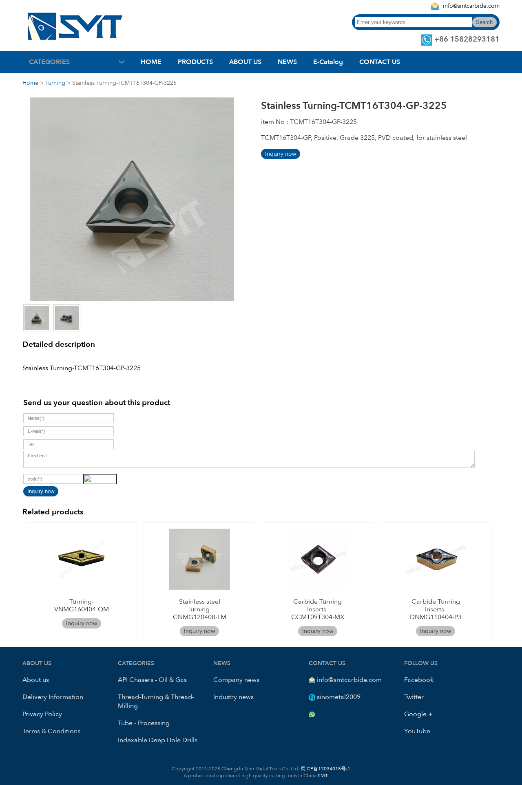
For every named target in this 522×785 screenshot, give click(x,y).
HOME (151, 61)
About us (35, 679)
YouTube (417, 731)
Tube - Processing (144, 723)
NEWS (287, 61)
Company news (236, 679)
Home (30, 83)
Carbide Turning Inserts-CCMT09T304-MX (317, 609)
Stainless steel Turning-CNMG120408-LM (199, 609)
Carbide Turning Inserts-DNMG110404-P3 (436, 609)
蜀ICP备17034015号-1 (324, 768)
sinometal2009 (339, 696)
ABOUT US (245, 61)
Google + (418, 714)
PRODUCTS (195, 61)
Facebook (419, 679)
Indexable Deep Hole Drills (157, 740)
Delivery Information (52, 696)
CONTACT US (379, 61)
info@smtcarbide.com (471, 6)
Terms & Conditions (51, 731)
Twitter (414, 696)
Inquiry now (280, 154)
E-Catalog (328, 61)
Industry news (233, 696)
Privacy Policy (42, 714)
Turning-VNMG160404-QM (81, 605)
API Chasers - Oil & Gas (152, 679)
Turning (55, 83)
